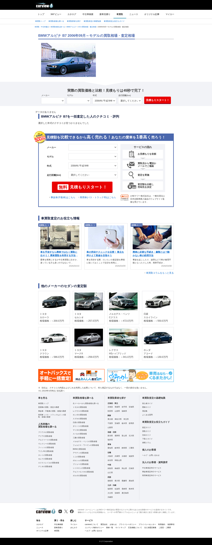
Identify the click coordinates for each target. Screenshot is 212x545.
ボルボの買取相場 (80, 476)
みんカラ (73, 528)
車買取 (120, 14)
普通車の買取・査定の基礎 (48, 407)
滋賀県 (131, 456)
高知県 (131, 481)
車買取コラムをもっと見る (160, 273)
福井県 (110, 440)
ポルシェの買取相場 (80, 460)
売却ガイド (146, 435)
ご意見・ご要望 (165, 528)
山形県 (117, 411)
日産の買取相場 (79, 422)
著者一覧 (109, 528)
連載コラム (146, 443)
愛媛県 (124, 481)
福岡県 (110, 489)
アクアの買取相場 (45, 436)
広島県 (131, 468)
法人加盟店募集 (150, 528)
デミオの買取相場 (45, 466)
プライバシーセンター (147, 524)
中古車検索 (87, 14)
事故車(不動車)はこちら (63, 197)
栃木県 (124, 423)
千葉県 (110, 423)
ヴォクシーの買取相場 (47, 444)
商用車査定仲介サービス (151, 475)
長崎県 (124, 489)
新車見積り (105, 14)
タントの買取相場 (45, 455)
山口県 (110, 473)
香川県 (117, 481)
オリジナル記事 (151, 14)
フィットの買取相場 (46, 447)
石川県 (131, 436)
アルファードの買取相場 (47, 440)
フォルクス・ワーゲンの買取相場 (86, 445)
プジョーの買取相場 (80, 464)
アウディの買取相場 (80, 453)
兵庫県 (117, 456)
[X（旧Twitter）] (66, 511)
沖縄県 (110, 497)
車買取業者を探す (74, 21)
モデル (70, 95)
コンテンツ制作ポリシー (94, 528)
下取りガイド (147, 439)
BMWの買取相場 (79, 449)
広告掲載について (135, 528)
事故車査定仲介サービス (151, 472)
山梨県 (110, 427)
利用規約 (161, 524)
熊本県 (131, 489)
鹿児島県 (125, 493)
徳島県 (110, 481)
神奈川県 (118, 419)
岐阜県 (117, 448)
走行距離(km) (124, 95)
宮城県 (131, 407)
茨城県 (117, 423)
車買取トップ (40, 21)
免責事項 (170, 524)
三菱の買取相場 (79, 438)
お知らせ (113, 524)
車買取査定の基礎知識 (92, 21)
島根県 (117, 468)
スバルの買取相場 (80, 434)
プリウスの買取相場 (46, 432)
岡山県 (124, 468)
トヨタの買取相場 (80, 407)
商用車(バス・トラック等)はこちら (98, 197)
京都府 (124, 456)
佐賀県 (117, 489)
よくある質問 (147, 415)
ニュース (133, 14)
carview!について (91, 524)
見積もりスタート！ (157, 100)
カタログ (71, 14)
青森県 (117, 407)
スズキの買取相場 (80, 419)
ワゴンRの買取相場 (45, 451)
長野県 (117, 436)
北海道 (110, 407)
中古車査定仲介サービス (151, 468)
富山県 (124, 436)
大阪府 (110, 456)
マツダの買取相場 (80, 430)
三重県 (131, 448)
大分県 (110, 493)
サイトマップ (120, 528)
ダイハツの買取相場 (80, 426)
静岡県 (124, 448)
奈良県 (110, 460)
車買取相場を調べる (56, 21)
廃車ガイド (146, 407)
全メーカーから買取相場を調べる (86, 403)
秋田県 (110, 411)
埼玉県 (126, 419)
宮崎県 (117, 493)
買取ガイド (146, 431)
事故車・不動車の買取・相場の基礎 (52, 411)
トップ (41, 14)
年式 (95, 95)
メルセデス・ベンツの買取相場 (85, 441)
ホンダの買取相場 (80, 415)
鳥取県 (110, 468)
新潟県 (110, 436)
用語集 (144, 411)
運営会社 (104, 524)
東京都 (110, 419)
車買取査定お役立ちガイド (114, 21)
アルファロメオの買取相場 (83, 472)
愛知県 (110, 448)
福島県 (124, 411)
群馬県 (131, 423)
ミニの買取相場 (79, 457)
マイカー (170, 14)
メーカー (45, 95)
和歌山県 (118, 460)
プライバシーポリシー (127, 524)
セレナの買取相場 (45, 459)
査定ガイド (146, 427)
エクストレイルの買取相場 (48, 463)
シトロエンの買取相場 (81, 468)
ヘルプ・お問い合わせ (151, 455)
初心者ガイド (147, 403)
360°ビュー (55, 14)
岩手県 (124, 407)
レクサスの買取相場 (80, 411)
